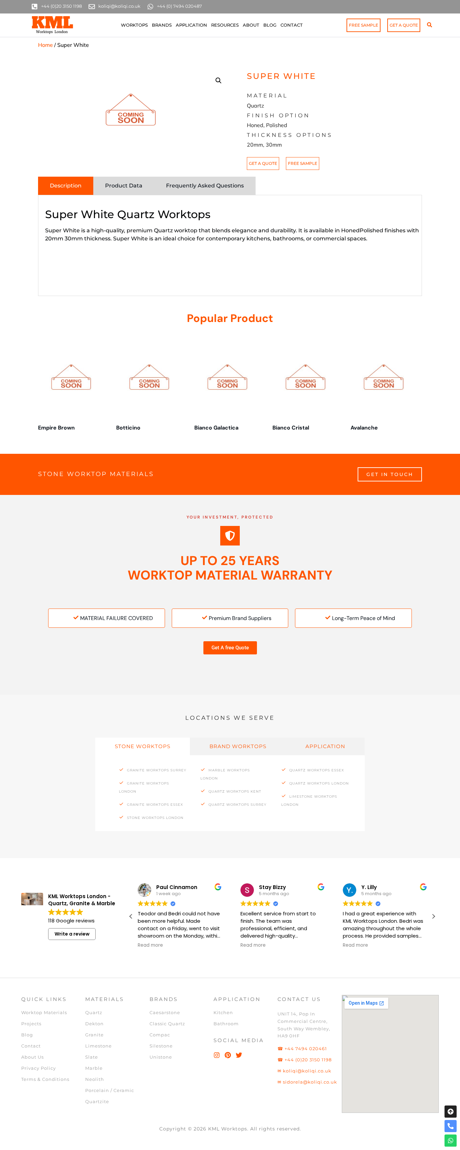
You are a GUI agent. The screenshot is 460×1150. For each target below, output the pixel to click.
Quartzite (97, 1101)
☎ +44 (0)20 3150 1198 (304, 1059)
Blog (269, 25)
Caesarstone (165, 1012)
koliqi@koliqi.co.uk (119, 6)
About (251, 25)
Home (45, 44)
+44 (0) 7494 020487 (179, 6)
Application (191, 25)
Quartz (93, 1012)
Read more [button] (150, 945)
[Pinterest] (228, 1055)
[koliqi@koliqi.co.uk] (92, 6)
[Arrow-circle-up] (451, 1111)
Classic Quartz (167, 1023)
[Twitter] (239, 1055)
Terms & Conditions (45, 1079)
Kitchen (223, 1012)
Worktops (134, 25)
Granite (94, 1034)
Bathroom (226, 1023)
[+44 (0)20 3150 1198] (34, 6)
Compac (160, 1034)
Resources (225, 25)
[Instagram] (216, 1055)
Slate (91, 1057)
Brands (162, 25)
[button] (218, 81)
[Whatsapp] (451, 1140)
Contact (292, 25)
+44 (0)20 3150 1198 (61, 6)
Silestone (161, 1046)
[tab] (65, 186)
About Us (32, 1057)
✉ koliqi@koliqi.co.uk (304, 1070)
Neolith (94, 1079)
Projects (31, 1023)
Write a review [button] (72, 934)
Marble (94, 1068)
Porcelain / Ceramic (109, 1090)
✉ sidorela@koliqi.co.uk (307, 1082)
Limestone (98, 1046)
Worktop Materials (44, 1012)
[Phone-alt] (451, 1126)
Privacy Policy (38, 1068)
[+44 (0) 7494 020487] (150, 6)
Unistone (161, 1057)
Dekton (94, 1023)
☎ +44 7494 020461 (302, 1048)
